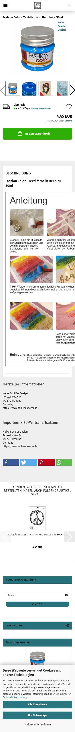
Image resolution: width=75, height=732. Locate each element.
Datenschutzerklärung (15, 697)
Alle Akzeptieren (37, 704)
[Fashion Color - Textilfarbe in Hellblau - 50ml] (37, 48)
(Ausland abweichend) (41, 108)
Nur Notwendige (37, 715)
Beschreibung (18, 173)
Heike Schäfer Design (62, 26)
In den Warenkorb (37, 134)
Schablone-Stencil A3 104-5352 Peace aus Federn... (37, 534)
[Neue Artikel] (67, 625)
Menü (5, 5)
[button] (11, 462)
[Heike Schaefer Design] (37, 5)
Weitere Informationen (37, 724)
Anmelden (37, 604)
